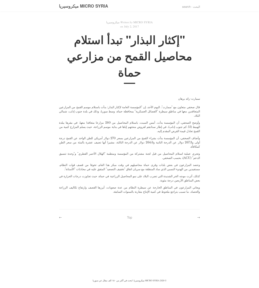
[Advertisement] (129, 251)
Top (129, 217)
